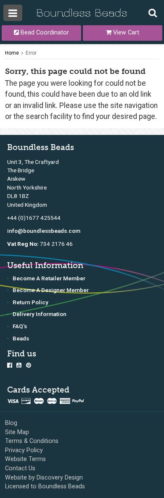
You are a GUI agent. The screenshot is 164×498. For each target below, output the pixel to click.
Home (12, 53)
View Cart (125, 32)
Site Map (17, 432)
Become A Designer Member (51, 290)
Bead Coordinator (44, 32)
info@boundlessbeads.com (43, 230)
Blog (11, 423)
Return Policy (30, 302)
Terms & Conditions (31, 441)
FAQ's (20, 326)
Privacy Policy (24, 450)
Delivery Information (39, 314)
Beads (21, 338)
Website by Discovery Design (44, 477)
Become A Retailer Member (49, 278)
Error (31, 53)
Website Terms (25, 459)
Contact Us (20, 468)
